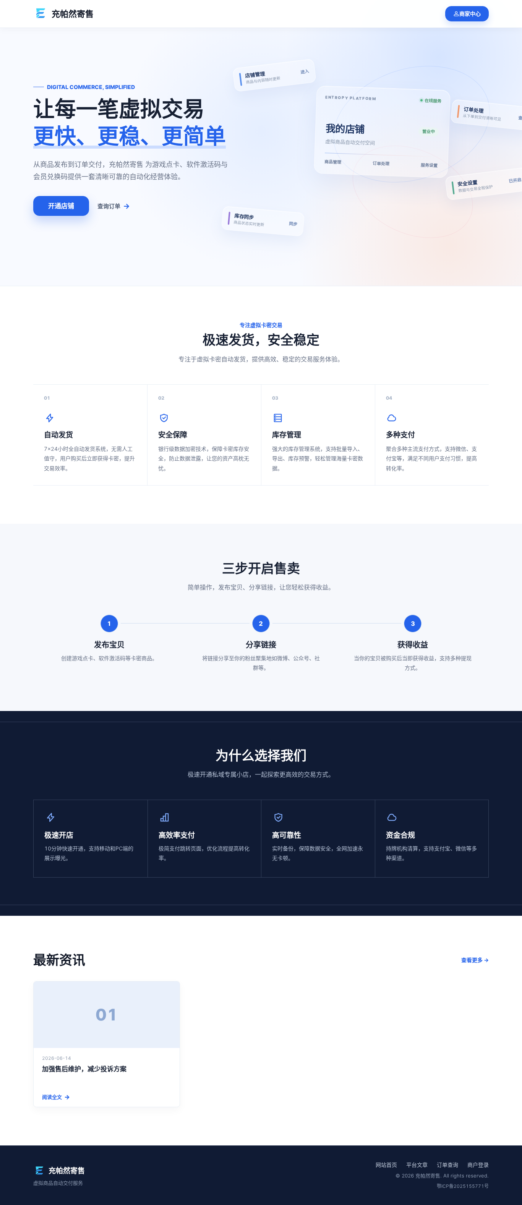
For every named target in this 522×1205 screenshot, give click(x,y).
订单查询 (447, 1165)
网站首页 (386, 1165)
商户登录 (478, 1165)
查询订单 (113, 206)
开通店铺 (61, 206)
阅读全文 (56, 1097)
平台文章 (417, 1165)
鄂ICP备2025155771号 (463, 1186)
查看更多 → (475, 960)
